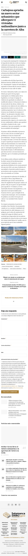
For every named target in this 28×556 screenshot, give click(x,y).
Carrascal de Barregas (5, 529)
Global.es (25, 553)
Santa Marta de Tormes (23, 523)
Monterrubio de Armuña (14, 528)
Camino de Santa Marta (7, 266)
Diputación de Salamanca (14, 523)
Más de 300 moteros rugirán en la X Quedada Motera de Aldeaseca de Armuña (15, 478)
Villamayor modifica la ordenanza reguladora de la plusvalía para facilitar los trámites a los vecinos (15, 487)
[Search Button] (26, 2)
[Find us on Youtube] (16, 504)
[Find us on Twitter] (12, 505)
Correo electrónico (6, 345)
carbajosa (17, 266)
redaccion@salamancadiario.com (9, 386)
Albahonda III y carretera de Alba (14, 264)
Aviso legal (17, 551)
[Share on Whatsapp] (17, 57)
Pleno (24, 268)
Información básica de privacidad (10, 359)
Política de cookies (10, 553)
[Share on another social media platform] (24, 57)
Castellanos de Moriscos (5, 532)
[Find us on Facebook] (8, 504)
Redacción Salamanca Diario (9, 33)
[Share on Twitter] (11, 57)
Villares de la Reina (23, 532)
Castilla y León (5, 535)
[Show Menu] (2, 2)
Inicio (2, 7)
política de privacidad (18, 387)
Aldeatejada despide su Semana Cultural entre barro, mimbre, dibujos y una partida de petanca (16, 461)
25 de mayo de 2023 (7, 34)
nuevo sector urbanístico (15, 268)
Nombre (3, 338)
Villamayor (23, 530)
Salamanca (14, 531)
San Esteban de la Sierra (14, 534)
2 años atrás (12, 407)
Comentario (4, 319)
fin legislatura (5, 268)
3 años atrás (12, 417)
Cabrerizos (5, 524)
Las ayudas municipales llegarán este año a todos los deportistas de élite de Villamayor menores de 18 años (16, 470)
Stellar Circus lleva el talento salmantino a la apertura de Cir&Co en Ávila (10, 450)
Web (2, 352)
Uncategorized (23, 525)
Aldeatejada (5, 522)
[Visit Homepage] (14, 2)
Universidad (23, 528)
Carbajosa (7, 7)
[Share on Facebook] (4, 57)
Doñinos (14, 525)
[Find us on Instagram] (19, 504)
